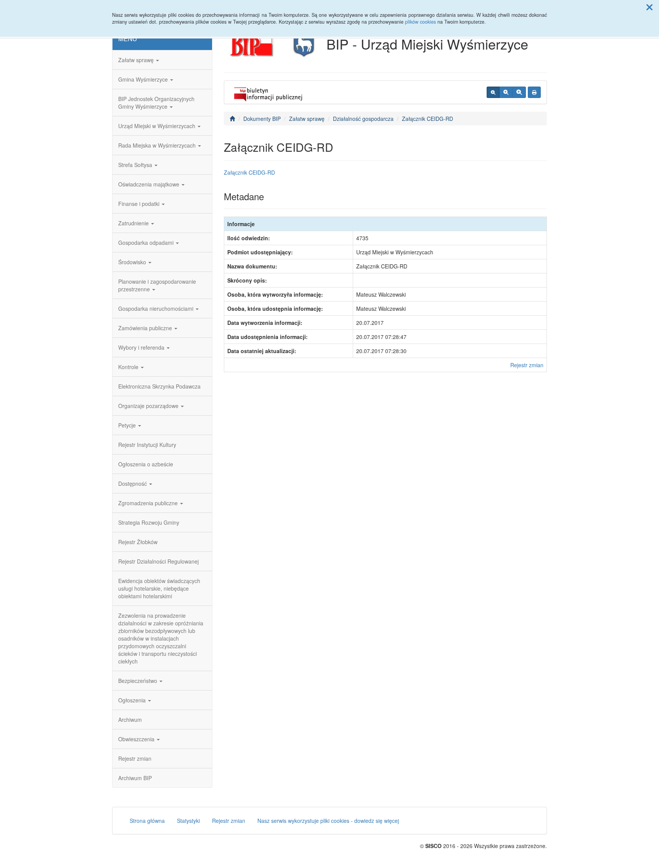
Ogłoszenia (132, 700)
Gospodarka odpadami (146, 242)
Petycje (127, 425)
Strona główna (147, 820)
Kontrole (129, 367)
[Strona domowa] (232, 118)
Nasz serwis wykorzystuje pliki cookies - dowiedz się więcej (328, 820)
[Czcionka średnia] (506, 92)
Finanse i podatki (139, 203)
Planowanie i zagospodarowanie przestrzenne (157, 285)
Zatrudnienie (134, 223)
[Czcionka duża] (519, 92)
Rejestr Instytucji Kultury (147, 444)
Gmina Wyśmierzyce (143, 79)
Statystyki (188, 820)
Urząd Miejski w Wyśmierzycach (157, 126)
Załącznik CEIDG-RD (427, 118)
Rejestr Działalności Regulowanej (158, 561)
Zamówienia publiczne (146, 328)
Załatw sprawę (136, 60)
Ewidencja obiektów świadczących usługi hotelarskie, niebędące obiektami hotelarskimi (159, 588)
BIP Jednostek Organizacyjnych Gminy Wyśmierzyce (156, 102)
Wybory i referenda (142, 347)
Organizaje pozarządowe (149, 406)
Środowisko (133, 262)
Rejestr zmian (134, 758)
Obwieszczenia (137, 739)
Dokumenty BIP (262, 118)
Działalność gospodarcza (363, 118)
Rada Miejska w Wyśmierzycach (157, 145)
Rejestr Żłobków (138, 542)
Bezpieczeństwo (138, 680)
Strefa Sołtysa (136, 165)
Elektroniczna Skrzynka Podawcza (159, 386)
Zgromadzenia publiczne (148, 503)
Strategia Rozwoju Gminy (148, 522)
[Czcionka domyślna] (493, 92)
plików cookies (420, 21)
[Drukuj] (534, 92)
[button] (649, 7)
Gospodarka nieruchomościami (156, 308)
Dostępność (133, 483)
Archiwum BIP (135, 778)
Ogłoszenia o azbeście (145, 464)
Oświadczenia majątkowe (149, 184)
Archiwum (130, 719)
